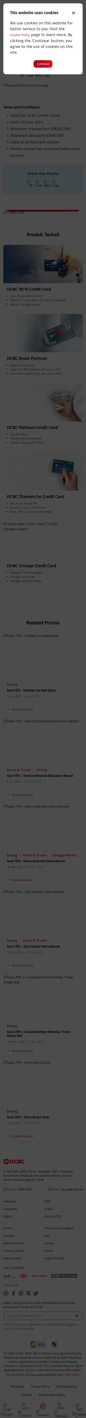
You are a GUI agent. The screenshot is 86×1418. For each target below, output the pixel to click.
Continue (43, 64)
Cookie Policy (20, 35)
